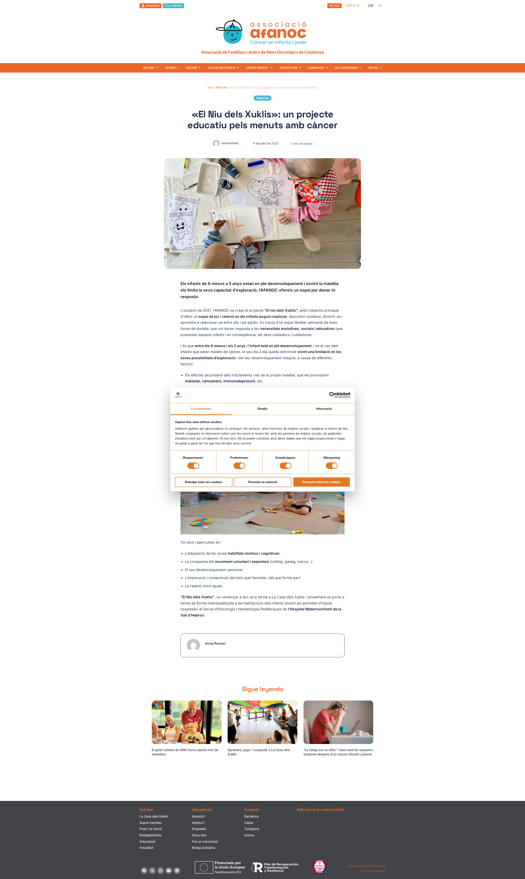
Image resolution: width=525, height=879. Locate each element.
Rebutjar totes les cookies (203, 482)
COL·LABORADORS (346, 67)
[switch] (239, 465)
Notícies (221, 87)
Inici (210, 87)
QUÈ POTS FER (288, 67)
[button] (263, 98)
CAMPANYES (316, 67)
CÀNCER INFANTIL (257, 67)
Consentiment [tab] (201, 408)
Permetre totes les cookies (321, 482)
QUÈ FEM (191, 67)
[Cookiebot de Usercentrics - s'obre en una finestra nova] (332, 395)
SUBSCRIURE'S (341, 848)
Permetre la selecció (262, 482)
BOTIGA (373, 67)
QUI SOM (148, 67)
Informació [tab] (324, 408)
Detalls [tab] (263, 408)
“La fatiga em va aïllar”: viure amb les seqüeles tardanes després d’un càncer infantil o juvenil (338, 752)
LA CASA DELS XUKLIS (221, 67)
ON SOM (170, 67)
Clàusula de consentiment (345, 834)
